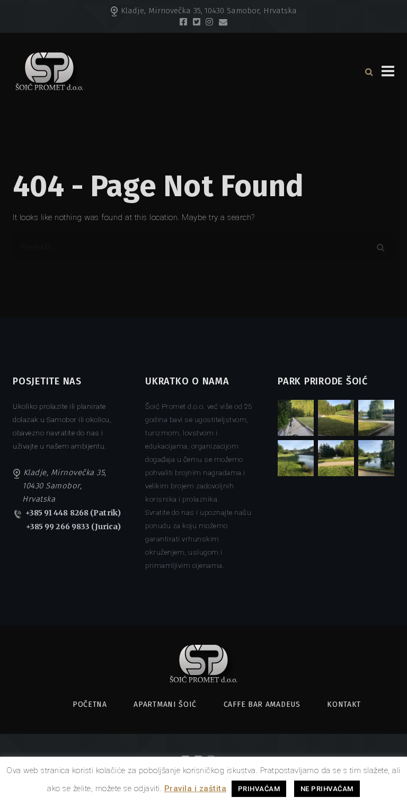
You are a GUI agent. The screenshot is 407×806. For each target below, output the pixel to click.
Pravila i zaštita (195, 788)
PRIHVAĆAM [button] (259, 789)
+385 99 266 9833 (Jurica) (73, 526)
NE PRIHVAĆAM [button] (326, 789)
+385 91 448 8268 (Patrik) (73, 513)
